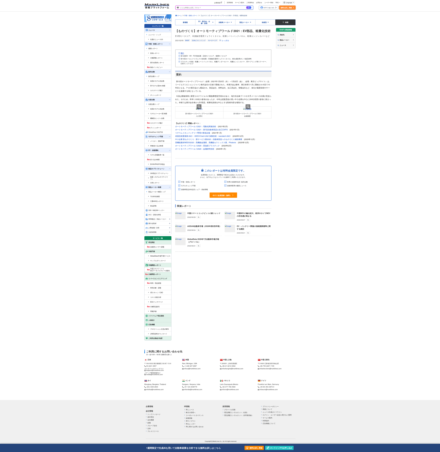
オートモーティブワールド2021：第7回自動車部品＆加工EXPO (201, 129)
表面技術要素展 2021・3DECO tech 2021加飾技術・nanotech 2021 (203, 136)
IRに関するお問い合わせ (195, 427)
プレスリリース (153, 431)
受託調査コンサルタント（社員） (236, 412)
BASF (187, 40)
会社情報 (149, 411)
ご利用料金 (250, 2)
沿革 (149, 428)
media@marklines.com (154, 374)
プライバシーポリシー (271, 406)
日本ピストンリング (198, 40)
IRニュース (190, 410)
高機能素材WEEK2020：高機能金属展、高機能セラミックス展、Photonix (205, 142)
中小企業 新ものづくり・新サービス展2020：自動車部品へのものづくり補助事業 (208, 139)
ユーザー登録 (268, 2)
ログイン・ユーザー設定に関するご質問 (277, 415)
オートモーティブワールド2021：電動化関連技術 (195, 126)
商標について (267, 409)
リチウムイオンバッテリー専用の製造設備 (192, 132)
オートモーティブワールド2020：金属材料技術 (194, 149)
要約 (182, 53)
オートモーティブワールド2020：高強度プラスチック (197, 145)
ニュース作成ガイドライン (272, 412)
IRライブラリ (190, 421)
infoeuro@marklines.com (269, 389)
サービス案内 (239, 2)
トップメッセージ (153, 414)
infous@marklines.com (192, 368)
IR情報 (187, 406)
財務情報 (189, 418)
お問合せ (259, 2)
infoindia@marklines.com (193, 389)
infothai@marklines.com (155, 389)
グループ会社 (152, 426)
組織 (149, 423)
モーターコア (212, 40)
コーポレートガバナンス (195, 415)
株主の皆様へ (190, 412)
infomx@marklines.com (230, 389)
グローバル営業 (229, 410)
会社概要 (150, 420)
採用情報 (230, 2)
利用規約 (266, 421)
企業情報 (149, 406)
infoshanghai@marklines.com (232, 368)
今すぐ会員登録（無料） (222, 195)
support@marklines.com (155, 370)
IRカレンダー (190, 424)
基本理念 (150, 417)
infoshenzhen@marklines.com (271, 368)
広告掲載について (269, 423)
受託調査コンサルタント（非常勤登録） (238, 415)
